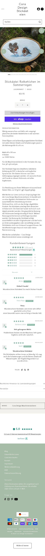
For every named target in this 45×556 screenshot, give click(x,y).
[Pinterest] (12, 499)
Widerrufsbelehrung (12, 467)
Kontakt (7, 461)
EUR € (24, 514)
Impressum (8, 464)
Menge (22, 100)
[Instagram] (8, 499)
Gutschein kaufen (10, 457)
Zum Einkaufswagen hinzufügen (22, 113)
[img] (19, 278)
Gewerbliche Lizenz (11, 454)
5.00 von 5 (29, 247)
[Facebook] (5, 499)
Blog (6, 451)
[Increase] (27, 105)
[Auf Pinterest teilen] (28, 370)
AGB (6, 470)
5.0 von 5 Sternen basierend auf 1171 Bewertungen (22, 434)
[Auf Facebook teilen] (22, 370)
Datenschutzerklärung (12, 473)
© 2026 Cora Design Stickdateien (22, 533)
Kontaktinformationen (30, 531)
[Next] (41, 51)
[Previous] (3, 51)
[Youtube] (16, 499)
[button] (12, 255)
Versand (9, 531)
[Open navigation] (2, 9)
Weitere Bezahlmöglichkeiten (22, 124)
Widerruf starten (22, 546)
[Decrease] (17, 105)
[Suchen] (40, 22)
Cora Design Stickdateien (22, 9)
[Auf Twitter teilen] (25, 370)
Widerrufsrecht (12, 529)
